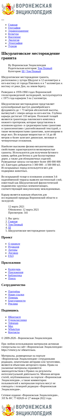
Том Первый (45, 68)
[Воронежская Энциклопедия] (26, 15)
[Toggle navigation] (2, 19)
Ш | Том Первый (31, 71)
